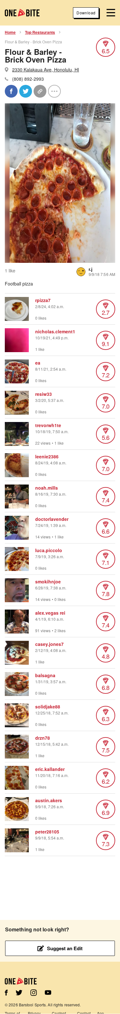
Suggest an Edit (65, 948)
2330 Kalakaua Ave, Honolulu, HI (45, 69)
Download (85, 12)
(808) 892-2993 (28, 79)
